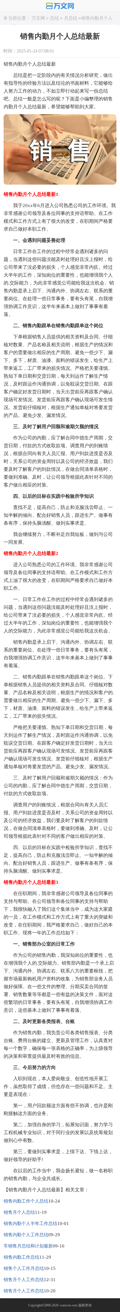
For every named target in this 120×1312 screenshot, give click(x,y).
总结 (54, 18)
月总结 (70, 18)
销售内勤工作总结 (21, 1257)
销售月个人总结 (19, 1212)
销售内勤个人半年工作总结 (30, 1223)
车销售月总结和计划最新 (28, 1246)
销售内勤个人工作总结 (26, 1234)
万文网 (38, 18)
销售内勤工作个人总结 (26, 1201)
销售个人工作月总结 (24, 1268)
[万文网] (60, 6)
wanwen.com (68, 1305)
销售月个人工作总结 (24, 1279)
